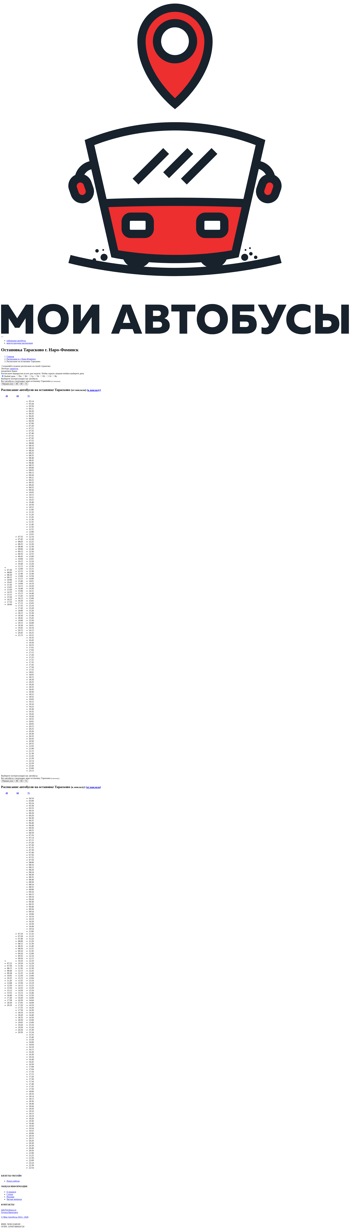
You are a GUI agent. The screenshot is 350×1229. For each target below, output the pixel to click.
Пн (20, 376)
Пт (44, 376)
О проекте (11, 1192)
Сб (50, 376)
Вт (26, 376)
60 (21, 384)
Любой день (9, 376)
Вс (56, 376)
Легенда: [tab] (9, 368)
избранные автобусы (16, 340)
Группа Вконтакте (9, 1212)
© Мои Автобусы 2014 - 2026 (14, 1217)
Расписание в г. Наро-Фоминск (21, 359)
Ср (32, 376)
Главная (10, 356)
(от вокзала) (93, 787)
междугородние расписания (20, 343)
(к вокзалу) (94, 389)
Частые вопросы (14, 1199)
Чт (38, 376)
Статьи (10, 1194)
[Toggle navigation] (2, 336)
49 (17, 384)
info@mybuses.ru (8, 1210)
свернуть (14, 368)
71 (26, 384)
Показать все (7, 384)
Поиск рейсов (13, 1181)
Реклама (10, 1197)
